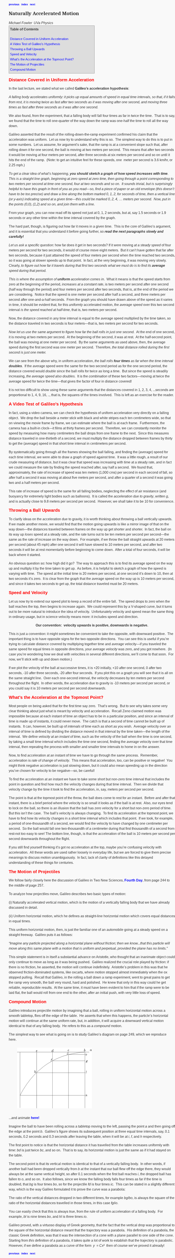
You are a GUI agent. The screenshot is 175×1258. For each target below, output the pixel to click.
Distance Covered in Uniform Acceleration (39, 39)
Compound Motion (23, 69)
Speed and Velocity (23, 54)
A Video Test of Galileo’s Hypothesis (35, 44)
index (24, 4)
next (32, 4)
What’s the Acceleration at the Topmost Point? (42, 59)
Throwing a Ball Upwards (27, 49)
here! (35, 1118)
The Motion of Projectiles (27, 64)
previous (14, 4)
